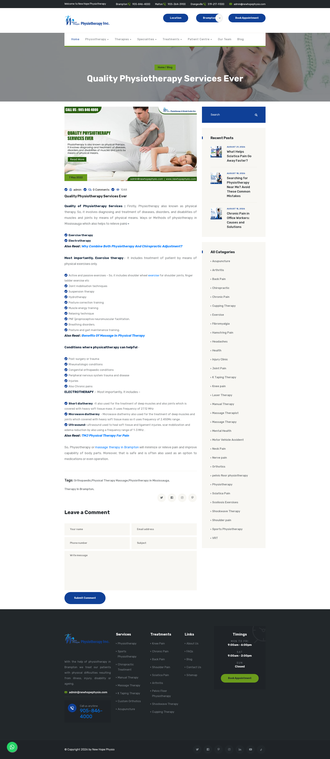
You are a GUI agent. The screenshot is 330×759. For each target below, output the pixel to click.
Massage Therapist (225, 413)
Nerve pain (219, 457)
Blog (240, 39)
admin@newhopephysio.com (250, 4)
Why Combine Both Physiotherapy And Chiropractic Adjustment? (132, 246)
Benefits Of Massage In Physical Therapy (113, 336)
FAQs (189, 651)
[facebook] (172, 497)
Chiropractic (220, 288)
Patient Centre (199, 39)
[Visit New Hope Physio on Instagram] (229, 749)
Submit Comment (85, 598)
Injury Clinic (220, 359)
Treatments (171, 39)
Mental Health (221, 430)
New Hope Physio (103, 749)
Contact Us (193, 667)
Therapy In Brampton (79, 489)
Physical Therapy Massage (110, 480)
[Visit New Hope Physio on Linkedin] (239, 749)
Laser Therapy (222, 395)
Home (75, 39)
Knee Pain (158, 643)
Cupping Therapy (224, 305)
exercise (153, 275)
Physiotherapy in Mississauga (149, 480)
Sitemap (191, 675)
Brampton (209, 17)
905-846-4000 (141, 4)
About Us (192, 643)
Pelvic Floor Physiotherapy (161, 693)
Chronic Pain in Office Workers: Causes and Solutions (238, 220)
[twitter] (161, 497)
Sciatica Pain (221, 493)
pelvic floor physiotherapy (230, 475)
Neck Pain (219, 448)
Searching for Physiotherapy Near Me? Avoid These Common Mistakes (238, 187)
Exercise (218, 314)
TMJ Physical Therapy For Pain (105, 435)
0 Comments (101, 189)
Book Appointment (247, 17)
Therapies (122, 39)
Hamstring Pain (222, 332)
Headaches (220, 341)
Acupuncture (221, 261)
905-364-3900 (177, 4)
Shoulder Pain (161, 667)
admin (77, 189)
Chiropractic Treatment (126, 667)
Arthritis (218, 270)
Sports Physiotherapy (227, 529)
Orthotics (218, 466)
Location (175, 17)
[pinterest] (192, 497)
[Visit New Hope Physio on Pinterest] (218, 749)
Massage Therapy (224, 422)
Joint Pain (219, 368)
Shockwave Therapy (226, 511)
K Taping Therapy (224, 377)
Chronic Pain (220, 297)
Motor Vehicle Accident (228, 439)
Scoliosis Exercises (225, 502)
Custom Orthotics (129, 701)
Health (216, 350)
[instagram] (182, 497)
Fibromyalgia (221, 323)
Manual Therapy (223, 404)
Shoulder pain (221, 520)
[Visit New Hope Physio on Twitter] (197, 749)
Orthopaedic (82, 480)
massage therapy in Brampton (117, 447)
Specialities (145, 39)
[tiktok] (261, 749)
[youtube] (250, 749)
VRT (215, 538)
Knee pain (219, 386)
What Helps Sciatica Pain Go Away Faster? (239, 156)
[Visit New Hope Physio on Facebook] (208, 749)
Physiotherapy (95, 39)
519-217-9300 (216, 4)
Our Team (225, 39)
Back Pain (219, 279)
